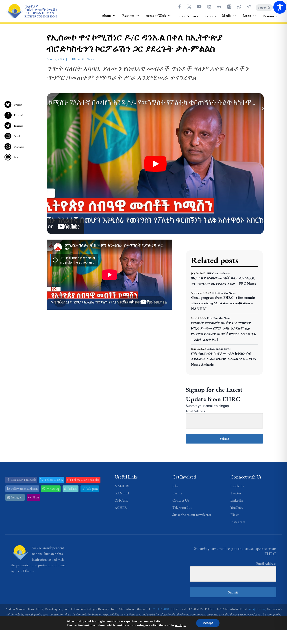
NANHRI (122, 486)
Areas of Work (156, 15)
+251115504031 (161, 609)
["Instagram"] (229, 6)
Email (17, 136)
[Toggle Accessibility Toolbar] (280, 7)
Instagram (237, 522)
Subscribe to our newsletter (191, 514)
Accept (208, 623)
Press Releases (187, 16)
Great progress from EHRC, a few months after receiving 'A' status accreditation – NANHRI (223, 303)
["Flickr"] (219, 6)
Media (226, 15)
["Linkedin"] (209, 6)
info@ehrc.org (256, 609)
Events (177, 493)
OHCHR (121, 500)
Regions (128, 15)
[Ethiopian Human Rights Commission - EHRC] (31, 11)
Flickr (234, 514)
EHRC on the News (81, 59)
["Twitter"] (189, 6)
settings (180, 625)
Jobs (175, 486)
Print (16, 157)
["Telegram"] (249, 6)
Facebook (19, 115)
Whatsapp (18, 147)
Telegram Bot (182, 507)
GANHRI (122, 493)
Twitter (18, 104)
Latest (247, 15)
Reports (210, 16)
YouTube (236, 507)
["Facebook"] (179, 6)
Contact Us (180, 500)
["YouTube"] (199, 6)
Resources (270, 16)
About (106, 15)
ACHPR (121, 507)
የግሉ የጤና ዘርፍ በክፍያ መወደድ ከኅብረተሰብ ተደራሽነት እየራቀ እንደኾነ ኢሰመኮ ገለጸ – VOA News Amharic (223, 359)
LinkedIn (236, 500)
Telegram (18, 126)
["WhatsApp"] (239, 6)
